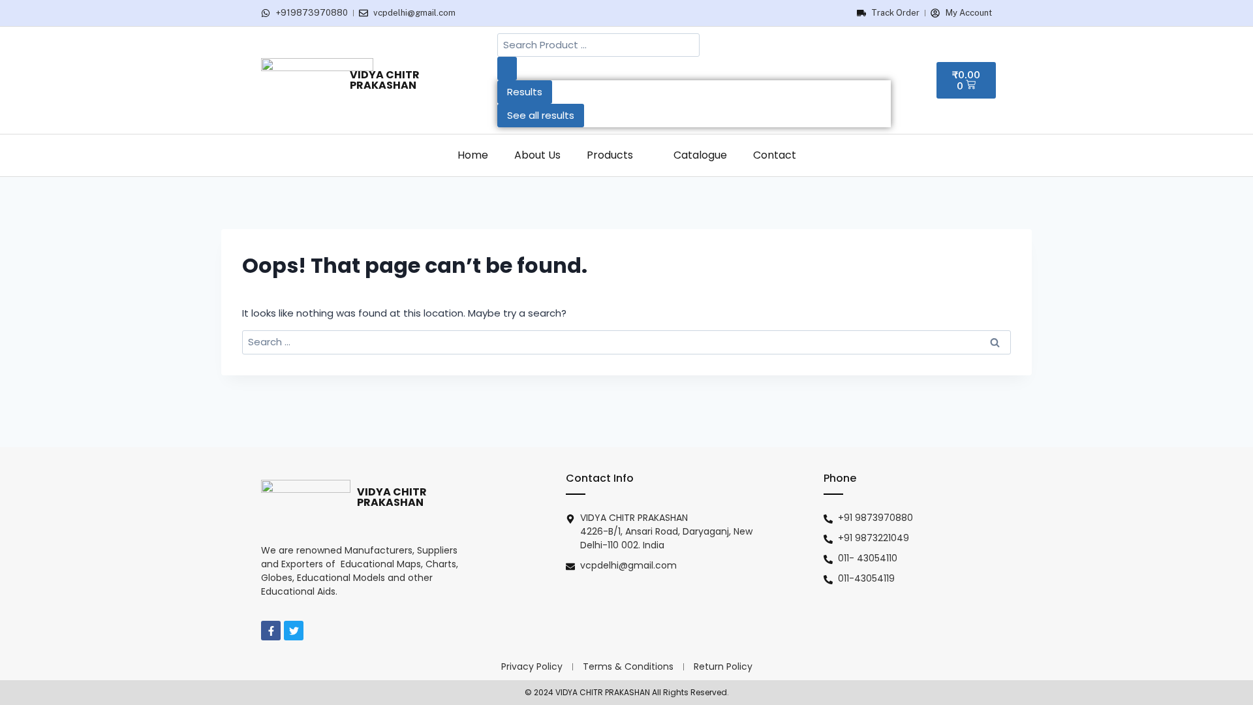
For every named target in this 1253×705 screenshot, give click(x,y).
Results (524, 92)
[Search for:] (626, 342)
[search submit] (507, 68)
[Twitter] (293, 630)
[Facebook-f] (271, 630)
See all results (540, 115)
